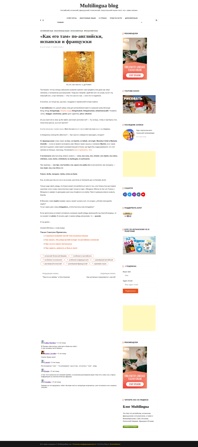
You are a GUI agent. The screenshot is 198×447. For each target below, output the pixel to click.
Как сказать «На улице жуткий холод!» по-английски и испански (72, 240)
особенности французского (79, 260)
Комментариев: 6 (58, 47)
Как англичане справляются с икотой (101, 277)
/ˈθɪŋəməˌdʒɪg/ (65, 111)
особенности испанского (53, 260)
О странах (103, 18)
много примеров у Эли (83, 150)
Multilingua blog (99, 5)
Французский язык (91, 31)
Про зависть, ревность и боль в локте (61, 248)
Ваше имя (127, 272)
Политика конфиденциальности (84, 444)
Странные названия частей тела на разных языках (66, 236)
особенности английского (82, 256)
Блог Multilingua (136, 406)
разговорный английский (104, 260)
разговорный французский (77, 264)
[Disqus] (79, 311)
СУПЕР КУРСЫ (72, 18)
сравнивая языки (100, 264)
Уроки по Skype (116, 18)
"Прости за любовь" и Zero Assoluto (56, 277)
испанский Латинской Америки (56, 256)
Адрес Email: (128, 281)
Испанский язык (77, 31)
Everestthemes (115, 444)
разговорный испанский (53, 264)
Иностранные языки (88, 18)
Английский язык (46, 31)
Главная (60, 22)
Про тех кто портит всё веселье (58, 244)
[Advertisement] (139, 164)
